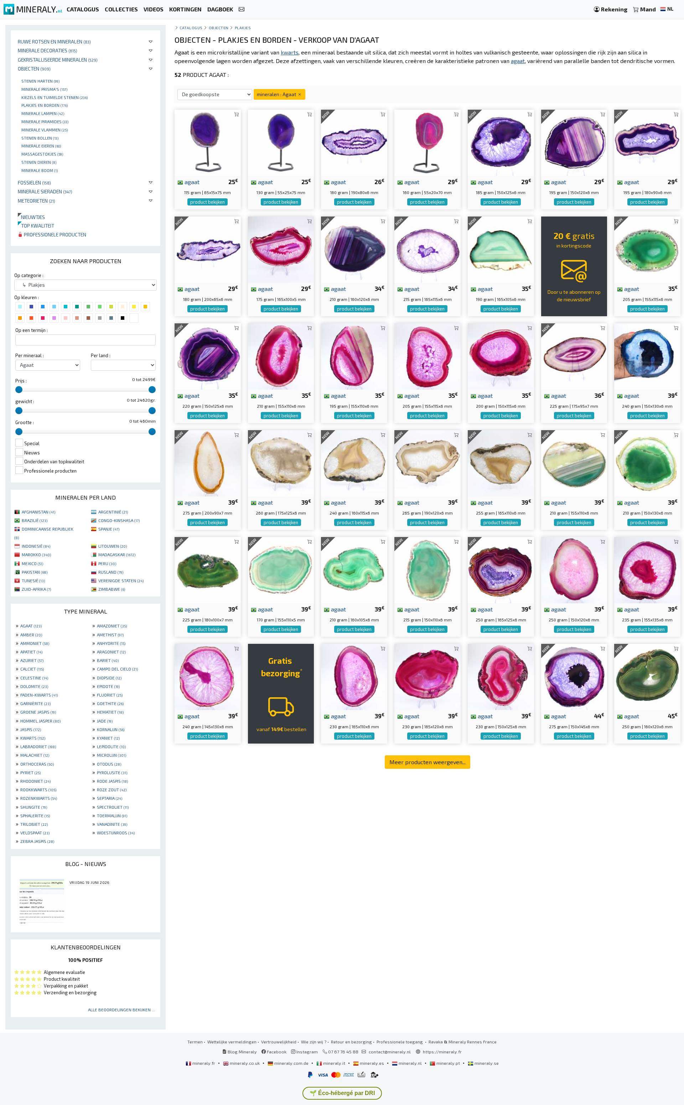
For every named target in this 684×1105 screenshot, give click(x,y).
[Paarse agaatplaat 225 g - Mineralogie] (574, 355)
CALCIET (32, 668)
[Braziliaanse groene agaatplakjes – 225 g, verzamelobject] (208, 569)
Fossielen (34, 182)
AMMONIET (34, 643)
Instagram (306, 1051)
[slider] (18, 389)
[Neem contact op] (241, 9)
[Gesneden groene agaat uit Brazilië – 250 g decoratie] (647, 676)
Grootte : (24, 422)
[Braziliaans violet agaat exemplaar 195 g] (574, 142)
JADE (105, 720)
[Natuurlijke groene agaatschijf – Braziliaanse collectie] (574, 462)
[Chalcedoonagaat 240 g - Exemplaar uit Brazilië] (354, 462)
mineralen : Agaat (277, 94)
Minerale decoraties (47, 50)
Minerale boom (39, 170)
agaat (191, 181)
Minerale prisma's (44, 89)
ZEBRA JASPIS (37, 841)
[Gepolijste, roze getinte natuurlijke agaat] (501, 676)
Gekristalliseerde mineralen (58, 60)
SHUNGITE (33, 806)
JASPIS (30, 729)
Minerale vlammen (44, 129)
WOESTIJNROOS (116, 832)
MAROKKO (36, 554)
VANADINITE (112, 824)
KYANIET (108, 737)
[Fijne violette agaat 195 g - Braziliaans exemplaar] (647, 142)
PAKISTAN (34, 571)
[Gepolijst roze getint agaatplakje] (354, 355)
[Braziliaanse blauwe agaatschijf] (647, 355)
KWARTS (32, 737)
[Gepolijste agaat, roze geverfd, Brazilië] (281, 355)
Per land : (100, 355)
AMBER (31, 634)
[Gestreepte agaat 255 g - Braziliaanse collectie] (501, 462)
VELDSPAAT (35, 832)
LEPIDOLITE (111, 746)
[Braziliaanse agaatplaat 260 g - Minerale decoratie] (281, 462)
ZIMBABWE (111, 589)
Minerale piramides (44, 121)
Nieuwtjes (31, 217)
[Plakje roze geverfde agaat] (281, 248)
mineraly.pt (448, 1062)
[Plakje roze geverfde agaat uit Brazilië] (427, 355)
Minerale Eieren (41, 145)
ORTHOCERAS (37, 763)
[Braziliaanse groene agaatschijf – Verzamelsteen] (647, 462)
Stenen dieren (38, 162)
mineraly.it (334, 1062)
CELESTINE (34, 677)
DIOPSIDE (109, 677)
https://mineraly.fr (442, 1051)
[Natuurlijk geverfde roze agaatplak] (208, 676)
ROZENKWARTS (38, 798)
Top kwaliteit (36, 226)
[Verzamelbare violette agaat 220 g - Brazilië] (208, 355)
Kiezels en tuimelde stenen (54, 97)
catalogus (191, 27)
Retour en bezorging (351, 1041)
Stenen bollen (39, 137)
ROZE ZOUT (111, 789)
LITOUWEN (112, 545)
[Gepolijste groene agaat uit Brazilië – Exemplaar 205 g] (647, 248)
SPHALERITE (35, 815)
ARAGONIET (111, 651)
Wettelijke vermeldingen (231, 1041)
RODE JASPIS (112, 780)
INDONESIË (36, 545)
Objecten (34, 69)
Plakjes (243, 27)
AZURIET (31, 660)
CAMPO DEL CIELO (117, 668)
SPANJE (108, 528)
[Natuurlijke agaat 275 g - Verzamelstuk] (208, 462)
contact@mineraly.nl (390, 1051)
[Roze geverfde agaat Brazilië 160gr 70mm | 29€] (427, 142)
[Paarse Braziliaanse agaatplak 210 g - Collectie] (354, 248)
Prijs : (21, 381)
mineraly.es (372, 1062)
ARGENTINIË (113, 511)
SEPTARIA (109, 798)
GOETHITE (110, 703)
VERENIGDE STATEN (121, 580)
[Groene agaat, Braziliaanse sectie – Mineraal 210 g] (354, 569)
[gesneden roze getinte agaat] (354, 676)
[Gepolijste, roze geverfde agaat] (501, 355)
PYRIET (30, 772)
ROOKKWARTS (38, 789)
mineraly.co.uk (245, 1062)
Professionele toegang (400, 1041)
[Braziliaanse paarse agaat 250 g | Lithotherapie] (501, 569)
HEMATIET (110, 711)
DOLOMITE (34, 686)
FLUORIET (110, 694)
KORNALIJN (110, 729)
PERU (107, 563)
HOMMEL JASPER (40, 720)
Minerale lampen (42, 113)
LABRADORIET (38, 746)
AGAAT (31, 625)
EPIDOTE (108, 686)
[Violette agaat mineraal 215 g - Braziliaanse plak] (427, 248)
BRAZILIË (34, 520)
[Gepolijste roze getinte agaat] (647, 569)
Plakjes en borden (44, 105)
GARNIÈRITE (35, 703)
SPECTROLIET (113, 806)
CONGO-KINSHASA (119, 520)
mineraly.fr (203, 1062)
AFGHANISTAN (38, 511)
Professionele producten (54, 234)
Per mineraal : (29, 355)
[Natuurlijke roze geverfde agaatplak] (427, 676)
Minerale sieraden (45, 191)
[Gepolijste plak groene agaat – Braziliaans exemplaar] (501, 248)
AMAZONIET (112, 625)
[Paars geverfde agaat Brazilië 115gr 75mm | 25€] (208, 142)
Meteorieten (36, 201)
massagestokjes (42, 153)
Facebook (276, 1051)
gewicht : (24, 401)
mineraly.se (486, 1062)
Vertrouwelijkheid (278, 1041)
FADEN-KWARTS (39, 694)
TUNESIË (33, 580)
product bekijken (207, 202)
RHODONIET (35, 780)
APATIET (31, 651)
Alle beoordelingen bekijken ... (121, 1009)
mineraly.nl (410, 1062)
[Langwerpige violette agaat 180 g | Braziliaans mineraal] (208, 248)
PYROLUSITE (112, 772)
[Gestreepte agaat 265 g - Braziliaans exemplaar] (427, 462)
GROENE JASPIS (38, 711)
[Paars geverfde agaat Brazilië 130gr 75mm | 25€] (281, 142)
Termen (195, 1041)
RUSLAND (110, 571)
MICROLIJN (111, 754)
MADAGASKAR (116, 554)
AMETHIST (110, 634)
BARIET (108, 660)
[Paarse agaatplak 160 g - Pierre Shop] (354, 142)
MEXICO (32, 563)
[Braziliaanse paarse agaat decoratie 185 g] (501, 142)
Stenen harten (40, 80)
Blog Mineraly (242, 1051)
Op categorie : (28, 275)
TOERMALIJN (112, 815)
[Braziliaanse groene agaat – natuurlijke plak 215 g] (427, 569)
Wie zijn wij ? (313, 1041)
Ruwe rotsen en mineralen (54, 41)
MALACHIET (34, 754)
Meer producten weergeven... (427, 762)
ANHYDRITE (111, 643)
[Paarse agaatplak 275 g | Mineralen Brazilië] (574, 676)
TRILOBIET (34, 824)
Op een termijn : (31, 330)
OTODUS (109, 763)
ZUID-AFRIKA (36, 589)
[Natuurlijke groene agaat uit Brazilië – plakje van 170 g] (281, 569)
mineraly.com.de (291, 1062)
